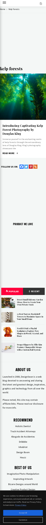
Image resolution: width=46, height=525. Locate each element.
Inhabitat (22, 447)
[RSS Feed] (35, 167)
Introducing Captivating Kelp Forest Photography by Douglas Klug (23, 130)
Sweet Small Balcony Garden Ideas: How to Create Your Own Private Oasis (30, 302)
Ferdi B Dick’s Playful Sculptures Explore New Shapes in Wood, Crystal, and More (30, 332)
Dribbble (23, 441)
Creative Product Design (23, 489)
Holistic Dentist (23, 426)
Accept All (23, 513)
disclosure (38, 403)
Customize (23, 520)
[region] (23, 507)
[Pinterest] (31, 167)
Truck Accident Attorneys (23, 431)
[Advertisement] (23, 40)
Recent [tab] (35, 291)
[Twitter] (26, 167)
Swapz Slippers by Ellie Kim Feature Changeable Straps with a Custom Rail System (29, 347)
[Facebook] (22, 167)
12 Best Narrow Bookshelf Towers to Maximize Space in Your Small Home (30, 316)
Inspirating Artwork (23, 478)
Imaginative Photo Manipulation (23, 473)
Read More (23, 96)
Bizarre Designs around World (23, 484)
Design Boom (23, 452)
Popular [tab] (14, 291)
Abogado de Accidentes (23, 436)
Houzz (23, 457)
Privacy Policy (20, 505)
